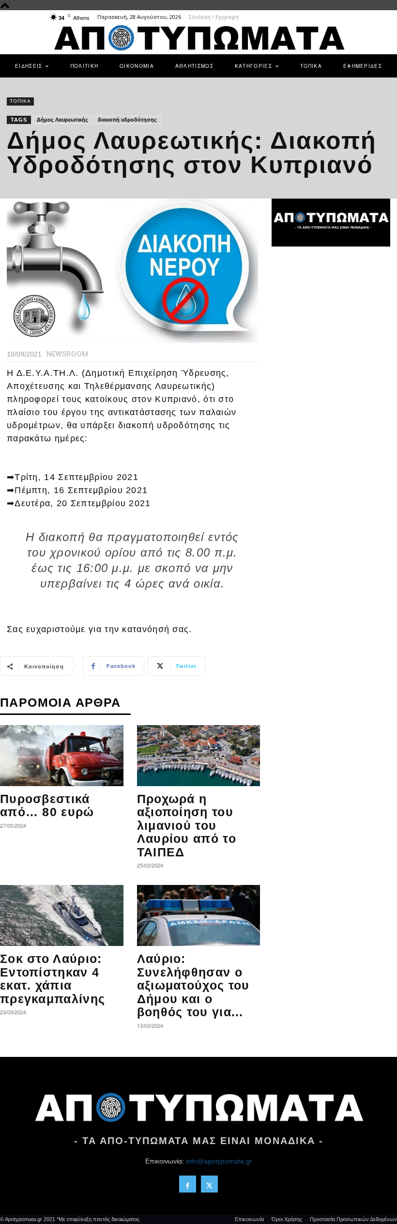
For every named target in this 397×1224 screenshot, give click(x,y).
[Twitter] (209, 1184)
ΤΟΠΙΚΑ (20, 101)
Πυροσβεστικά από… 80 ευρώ (47, 805)
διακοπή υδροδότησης (127, 120)
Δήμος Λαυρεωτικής (62, 120)
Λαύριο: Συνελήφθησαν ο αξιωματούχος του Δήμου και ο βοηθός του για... (193, 985)
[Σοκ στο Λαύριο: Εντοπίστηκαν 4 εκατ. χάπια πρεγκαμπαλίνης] (61, 915)
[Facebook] (187, 1184)
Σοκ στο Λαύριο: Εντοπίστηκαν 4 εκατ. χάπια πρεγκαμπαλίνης (52, 979)
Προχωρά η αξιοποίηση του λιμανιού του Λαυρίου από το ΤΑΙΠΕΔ (186, 825)
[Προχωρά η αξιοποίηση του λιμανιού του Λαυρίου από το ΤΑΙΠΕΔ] (198, 755)
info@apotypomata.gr (219, 1161)
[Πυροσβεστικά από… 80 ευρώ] (61, 755)
